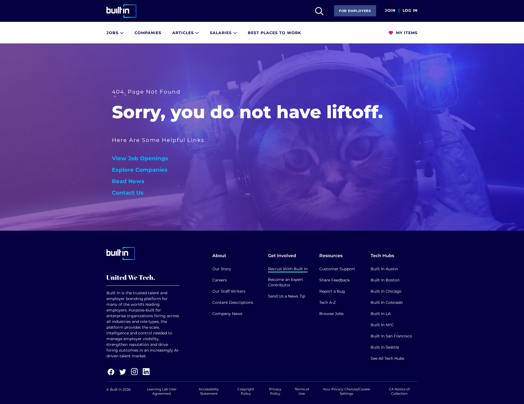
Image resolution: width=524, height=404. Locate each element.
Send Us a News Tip (286, 296)
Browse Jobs (331, 313)
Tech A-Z (327, 302)
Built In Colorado (387, 302)
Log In (410, 10)
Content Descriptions (232, 302)
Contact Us (128, 192)
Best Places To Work (274, 32)
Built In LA (381, 313)
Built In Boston (385, 280)
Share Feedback (334, 280)
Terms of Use (302, 391)
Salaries (221, 32)
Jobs (113, 32)
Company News (227, 313)
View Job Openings (140, 158)
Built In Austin (384, 268)
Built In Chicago (386, 291)
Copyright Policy (245, 391)
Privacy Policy (275, 391)
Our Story (221, 268)
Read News (128, 181)
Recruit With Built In (288, 268)
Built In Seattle (385, 347)
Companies (148, 32)
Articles (183, 32)
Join (390, 10)
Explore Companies (140, 170)
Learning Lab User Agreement (162, 391)
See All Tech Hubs (387, 358)
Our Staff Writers (228, 291)
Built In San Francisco (391, 336)
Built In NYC (382, 324)
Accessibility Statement (209, 391)
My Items (406, 32)
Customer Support (337, 268)
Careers (219, 280)
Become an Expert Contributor (285, 282)
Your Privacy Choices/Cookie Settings (346, 391)
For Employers (355, 11)
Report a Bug (332, 291)
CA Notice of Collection (399, 391)
